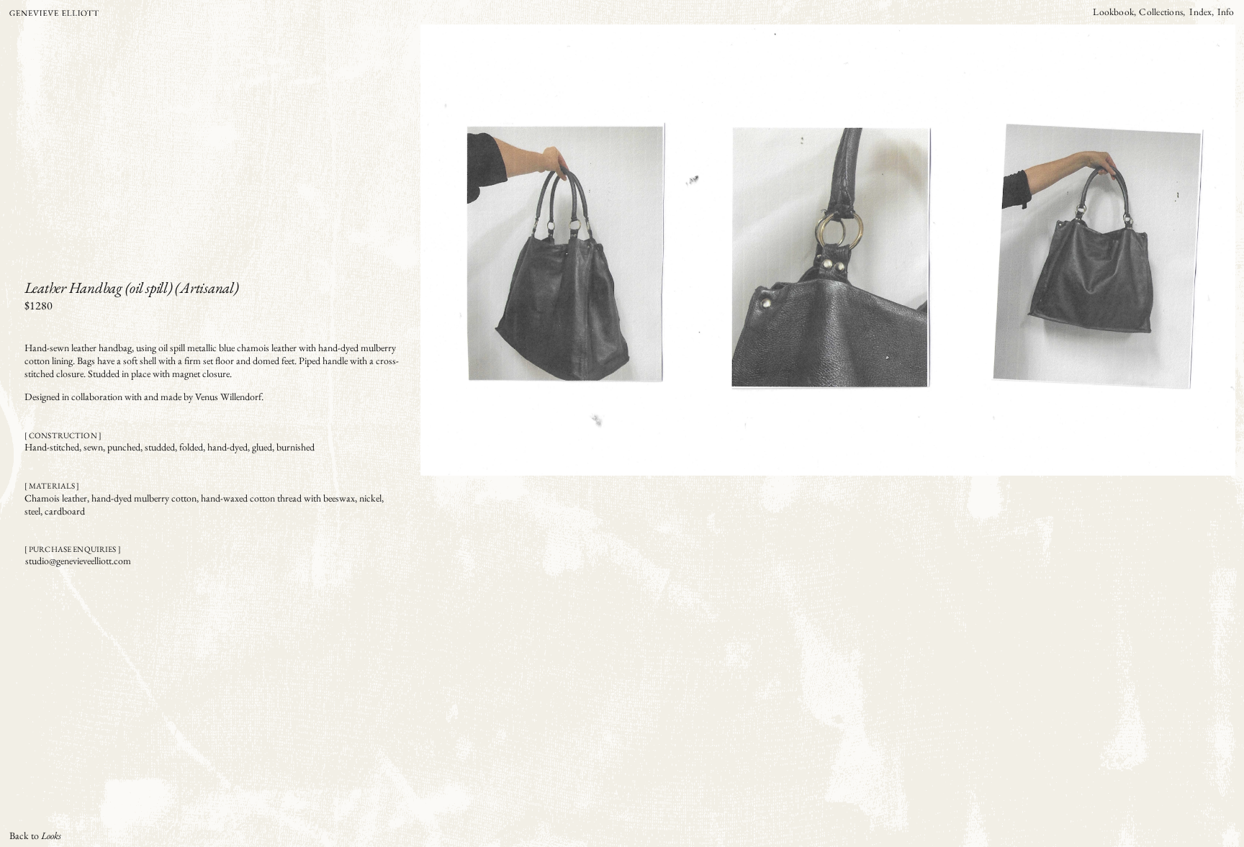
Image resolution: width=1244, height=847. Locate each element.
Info (1226, 11)
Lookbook (1113, 11)
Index (1200, 11)
